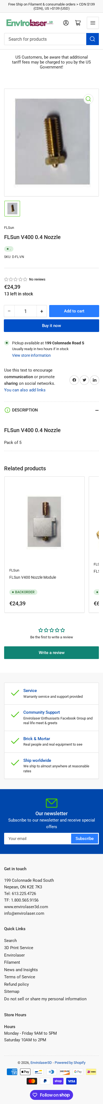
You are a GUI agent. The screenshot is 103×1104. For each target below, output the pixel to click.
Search (10, 940)
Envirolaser (14, 955)
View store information (31, 355)
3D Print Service (18, 947)
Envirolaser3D (41, 1063)
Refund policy (16, 984)
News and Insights (21, 969)
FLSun (9, 228)
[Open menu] (93, 23)
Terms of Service (19, 976)
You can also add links (25, 390)
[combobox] (51, 39)
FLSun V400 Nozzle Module (32, 577)
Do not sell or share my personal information (45, 998)
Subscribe (85, 838)
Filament (12, 962)
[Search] (93, 39)
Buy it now (51, 325)
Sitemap (11, 991)
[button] (16, 279)
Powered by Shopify (70, 1063)
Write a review (52, 652)
